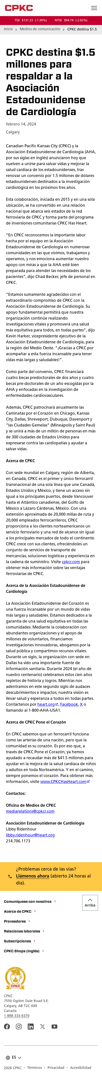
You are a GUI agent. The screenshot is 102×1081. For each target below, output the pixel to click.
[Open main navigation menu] (94, 8)
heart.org (46, 705)
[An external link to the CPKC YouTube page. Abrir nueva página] (54, 1027)
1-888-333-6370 (16, 1016)
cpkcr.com (71, 562)
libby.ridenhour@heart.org (30, 835)
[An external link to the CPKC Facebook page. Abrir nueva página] (7, 1027)
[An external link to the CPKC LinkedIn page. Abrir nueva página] (31, 1027)
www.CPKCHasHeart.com (63, 782)
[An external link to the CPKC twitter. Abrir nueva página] (43, 1027)
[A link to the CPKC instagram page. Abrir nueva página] (19, 1027)
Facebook (69, 705)
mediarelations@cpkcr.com (30, 812)
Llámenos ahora (32, 876)
